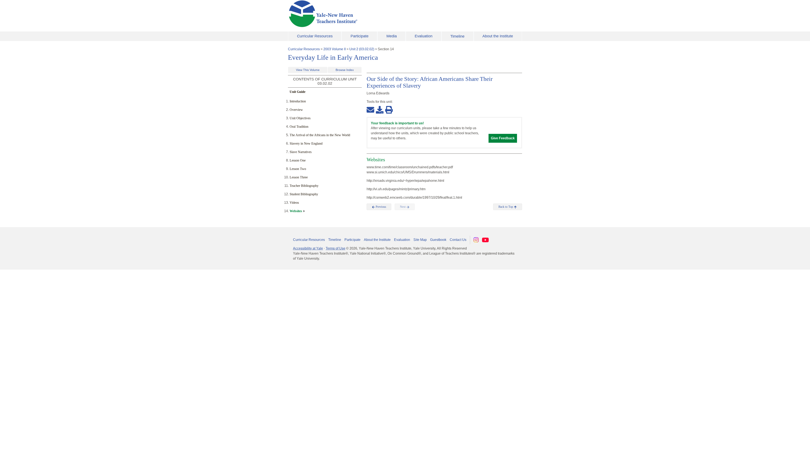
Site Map (420, 240)
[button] (786, 448)
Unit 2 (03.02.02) (361, 49)
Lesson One (298, 160)
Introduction (298, 101)
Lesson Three (299, 177)
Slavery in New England (306, 143)
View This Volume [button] (308, 70)
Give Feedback (503, 138)
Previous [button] (380, 206)
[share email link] (370, 109)
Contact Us (458, 240)
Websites (296, 211)
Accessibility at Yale (308, 248)
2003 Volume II (334, 49)
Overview (296, 109)
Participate (360, 36)
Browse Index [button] (345, 70)
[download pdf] (379, 109)
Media (391, 36)
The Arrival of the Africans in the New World (320, 135)
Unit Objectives (300, 118)
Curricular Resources (315, 36)
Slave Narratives (301, 152)
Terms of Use (335, 248)
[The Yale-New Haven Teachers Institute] (365, 13)
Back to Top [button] (506, 206)
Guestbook (438, 240)
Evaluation (423, 36)
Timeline (457, 36)
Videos (294, 202)
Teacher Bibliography (304, 185)
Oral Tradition (299, 126)
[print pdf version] (389, 109)
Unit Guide (297, 92)
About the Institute (497, 36)
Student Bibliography (304, 194)
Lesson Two (298, 169)
